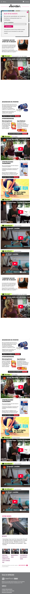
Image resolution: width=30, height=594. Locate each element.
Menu (4, 1)
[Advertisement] (15, 90)
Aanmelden (9, 26)
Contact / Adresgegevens (7, 589)
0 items (27, 1)
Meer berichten (22, 565)
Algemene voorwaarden (7, 592)
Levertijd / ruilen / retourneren (8, 590)
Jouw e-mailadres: (9, 22)
